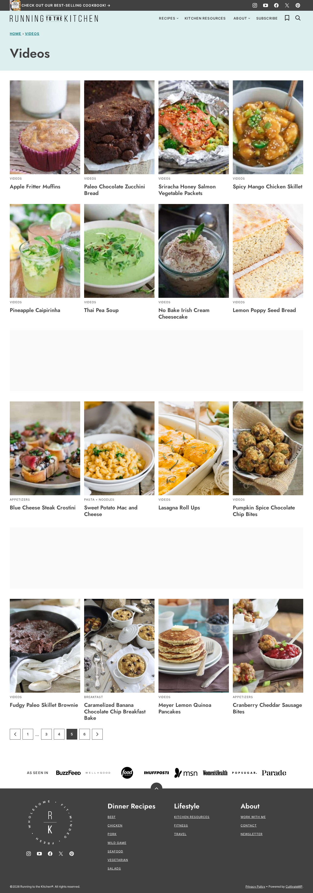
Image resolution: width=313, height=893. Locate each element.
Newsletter (252, 834)
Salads (114, 868)
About (240, 18)
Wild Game (117, 843)
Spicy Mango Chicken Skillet (267, 186)
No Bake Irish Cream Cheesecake (184, 313)
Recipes (167, 18)
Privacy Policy (255, 886)
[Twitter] (287, 5)
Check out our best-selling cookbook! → (66, 5)
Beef (112, 817)
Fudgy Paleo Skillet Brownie (44, 705)
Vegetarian (118, 860)
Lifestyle (187, 806)
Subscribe (267, 18)
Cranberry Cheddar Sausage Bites (267, 708)
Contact (249, 825)
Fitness (181, 825)
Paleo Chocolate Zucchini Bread (114, 190)
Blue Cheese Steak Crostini (43, 507)
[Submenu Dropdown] (177, 18)
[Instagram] (254, 5)
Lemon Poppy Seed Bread (264, 310)
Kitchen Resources (205, 18)
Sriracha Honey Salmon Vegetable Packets (187, 190)
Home (15, 34)
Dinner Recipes (131, 806)
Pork (112, 834)
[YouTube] (265, 5)
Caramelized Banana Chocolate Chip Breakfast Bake (114, 711)
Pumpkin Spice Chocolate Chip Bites (264, 511)
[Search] (297, 17)
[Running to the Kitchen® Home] (54, 18)
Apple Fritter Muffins (35, 186)
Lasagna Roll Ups (179, 507)
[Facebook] (276, 5)
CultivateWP (294, 886)
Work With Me (253, 817)
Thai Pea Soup (101, 310)
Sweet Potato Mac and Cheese (110, 511)
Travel (180, 834)
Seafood (115, 851)
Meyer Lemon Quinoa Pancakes (184, 708)
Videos (32, 34)
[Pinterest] (297, 5)
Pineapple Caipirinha (35, 310)
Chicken (115, 825)
